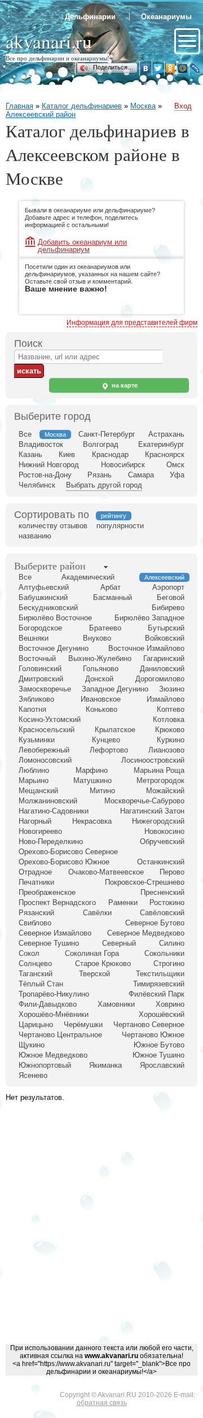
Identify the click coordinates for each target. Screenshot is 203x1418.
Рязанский (36, 912)
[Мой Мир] (182, 68)
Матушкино (92, 780)
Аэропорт (168, 587)
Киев (67, 454)
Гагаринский (163, 658)
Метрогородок (160, 780)
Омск (175, 464)
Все (25, 434)
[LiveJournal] (195, 68)
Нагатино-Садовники (54, 811)
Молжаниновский (48, 801)
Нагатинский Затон (152, 811)
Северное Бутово (154, 923)
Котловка (168, 719)
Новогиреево (40, 831)
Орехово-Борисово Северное (68, 851)
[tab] (50, 566)
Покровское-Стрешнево (144, 882)
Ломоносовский (45, 760)
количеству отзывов (53, 525)
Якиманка (105, 1065)
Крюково (169, 729)
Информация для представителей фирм (132, 323)
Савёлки (97, 912)
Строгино (168, 963)
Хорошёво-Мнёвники (54, 1014)
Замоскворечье (45, 689)
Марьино (33, 780)
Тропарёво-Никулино (54, 994)
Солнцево (35, 963)
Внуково (97, 638)
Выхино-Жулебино (99, 658)
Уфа (177, 475)
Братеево (105, 628)
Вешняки (33, 638)
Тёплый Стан (41, 984)
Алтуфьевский (44, 587)
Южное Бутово (159, 1045)
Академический (87, 577)
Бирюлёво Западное (149, 618)
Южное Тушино (158, 1055)
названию (35, 536)
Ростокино (166, 902)
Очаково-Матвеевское (106, 872)
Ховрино (170, 1004)
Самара (141, 475)
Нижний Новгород (49, 464)
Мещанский (38, 790)
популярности (120, 525)
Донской (99, 679)
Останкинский (160, 862)
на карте (124, 385)
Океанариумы (166, 16)
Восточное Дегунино (54, 648)
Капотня (32, 709)
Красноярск (164, 454)
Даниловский (162, 668)
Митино (102, 790)
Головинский (40, 668)
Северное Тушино (49, 943)
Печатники (36, 882)
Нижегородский (158, 821)
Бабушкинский (43, 597)
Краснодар (110, 454)
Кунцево (106, 740)
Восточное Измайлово (146, 648)
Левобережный (44, 750)
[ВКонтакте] (145, 68)
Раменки (123, 902)
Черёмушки (83, 1024)
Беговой (170, 597)
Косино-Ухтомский (50, 719)
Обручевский (162, 841)
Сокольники (164, 953)
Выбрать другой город (104, 485)
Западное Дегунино (115, 689)
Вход (183, 106)
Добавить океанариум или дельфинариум (82, 243)
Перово (172, 872)
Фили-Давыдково (48, 1004)
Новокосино (164, 831)
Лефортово (109, 750)
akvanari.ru (49, 41)
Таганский (35, 973)
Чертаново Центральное (60, 1034)
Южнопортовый (45, 1065)
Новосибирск (123, 464)
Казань (30, 454)
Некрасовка (92, 821)
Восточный (37, 658)
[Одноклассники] (170, 68)
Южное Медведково (53, 1055)
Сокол (29, 953)
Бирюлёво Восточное (55, 618)
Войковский (164, 638)
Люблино (34, 770)
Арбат (110, 587)
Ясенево (33, 1075)
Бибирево (168, 607)
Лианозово (166, 750)
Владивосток (41, 444)
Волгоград (100, 444)
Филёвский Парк (156, 994)
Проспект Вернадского (57, 902)
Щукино (32, 1045)
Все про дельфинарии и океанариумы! (57, 58)
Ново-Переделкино (51, 841)
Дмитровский (41, 679)
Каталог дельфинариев (82, 106)
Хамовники (116, 1004)
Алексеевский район (41, 114)
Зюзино (171, 689)
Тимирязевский (158, 984)
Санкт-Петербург (106, 434)
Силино (171, 943)
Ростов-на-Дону (45, 475)
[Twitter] (158, 68)
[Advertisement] (101, 1235)
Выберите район (50, 565)
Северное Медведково (145, 933)
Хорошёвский (161, 1014)
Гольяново (100, 668)
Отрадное (35, 872)
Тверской (94, 973)
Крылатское (115, 729)
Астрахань (166, 434)
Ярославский (162, 1065)
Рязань (99, 475)
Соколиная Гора (92, 953)
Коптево (170, 709)
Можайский (165, 790)
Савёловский (162, 912)
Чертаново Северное (148, 1024)
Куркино (170, 740)
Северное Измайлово (55, 933)
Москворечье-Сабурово (144, 801)
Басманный (112, 597)
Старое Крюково (103, 963)
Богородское (40, 628)
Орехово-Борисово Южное (64, 862)
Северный (119, 943)
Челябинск (37, 485)
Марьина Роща (159, 770)
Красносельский (46, 729)
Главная (19, 106)
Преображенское (47, 892)
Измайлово (165, 699)
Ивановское (101, 699)
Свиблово (35, 923)
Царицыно (36, 1024)
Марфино (92, 770)
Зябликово (36, 699)
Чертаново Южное (153, 1034)
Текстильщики (160, 973)
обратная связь (102, 1403)
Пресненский (162, 892)
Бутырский (166, 628)
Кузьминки (37, 740)
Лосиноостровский (152, 760)
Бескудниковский (48, 607)
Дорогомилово (159, 679)
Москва (143, 106)
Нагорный (35, 821)
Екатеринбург (161, 444)
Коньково (101, 709)
